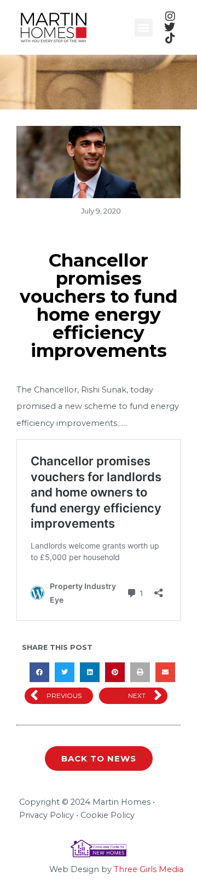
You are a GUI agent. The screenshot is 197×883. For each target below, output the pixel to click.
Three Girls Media (148, 869)
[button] (144, 28)
